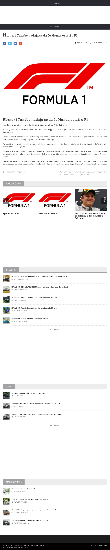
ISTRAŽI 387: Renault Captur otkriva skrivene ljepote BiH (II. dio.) (35, 297)
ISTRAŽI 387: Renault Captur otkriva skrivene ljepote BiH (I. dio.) (34, 308)
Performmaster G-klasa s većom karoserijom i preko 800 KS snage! (36, 404)
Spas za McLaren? (11, 213)
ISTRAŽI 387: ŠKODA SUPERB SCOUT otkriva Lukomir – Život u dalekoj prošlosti (40, 287)
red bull (85, 174)
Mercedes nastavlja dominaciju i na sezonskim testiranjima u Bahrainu (91, 215)
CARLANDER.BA (22, 547)
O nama (93, 545)
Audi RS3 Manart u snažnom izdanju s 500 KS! (29, 393)
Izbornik (56, 3)
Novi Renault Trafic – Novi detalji (24, 489)
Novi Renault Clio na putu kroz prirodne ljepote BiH (30, 318)
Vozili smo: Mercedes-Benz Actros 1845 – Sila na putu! (31, 499)
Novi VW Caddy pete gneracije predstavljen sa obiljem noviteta (34, 510)
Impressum (103, 545)
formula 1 (90, 172)
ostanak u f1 (74, 174)
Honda (99, 172)
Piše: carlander (82, 43)
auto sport (79, 172)
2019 (71, 172)
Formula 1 (21, 172)
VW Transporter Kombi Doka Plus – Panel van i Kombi (31, 520)
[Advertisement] (56, 15)
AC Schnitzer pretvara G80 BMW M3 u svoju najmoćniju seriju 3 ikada (37, 414)
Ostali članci (55, 330)
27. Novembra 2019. (99, 43)
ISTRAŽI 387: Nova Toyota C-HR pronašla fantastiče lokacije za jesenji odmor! (39, 276)
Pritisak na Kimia (48, 213)
